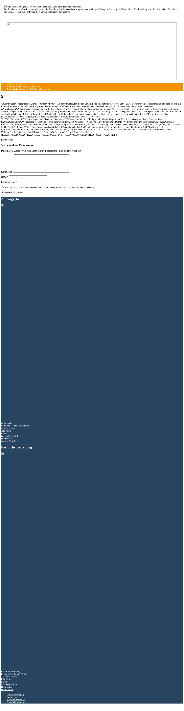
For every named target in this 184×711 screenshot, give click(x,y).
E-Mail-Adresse (9, 182)
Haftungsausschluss (16, 699)
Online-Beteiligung (15, 694)
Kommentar (7, 172)
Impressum (12, 697)
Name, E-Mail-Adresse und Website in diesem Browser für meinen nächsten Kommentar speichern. (50, 187)
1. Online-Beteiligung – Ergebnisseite (24, 86)
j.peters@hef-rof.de (10, 436)
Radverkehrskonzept (16, 84)
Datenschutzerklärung (17, 702)
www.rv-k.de (7, 689)
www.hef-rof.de (8, 441)
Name (4, 177)
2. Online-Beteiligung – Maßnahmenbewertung (28, 89)
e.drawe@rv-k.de (9, 684)
